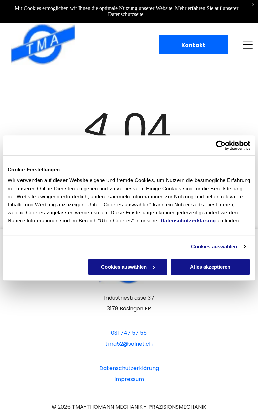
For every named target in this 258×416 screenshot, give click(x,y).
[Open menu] (248, 45)
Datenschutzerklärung (188, 220)
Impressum (129, 379)
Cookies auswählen (214, 246)
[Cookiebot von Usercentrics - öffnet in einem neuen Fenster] (220, 145)
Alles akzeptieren (210, 267)
